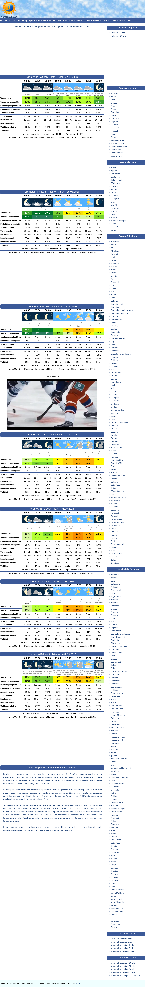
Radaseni (115, 824)
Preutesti (115, 818)
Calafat (114, 298)
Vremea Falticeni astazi (121, 939)
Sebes (113, 488)
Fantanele (115, 696)
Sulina (113, 224)
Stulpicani (115, 871)
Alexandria (115, 254)
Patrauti (114, 805)
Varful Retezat (117, 153)
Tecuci (113, 528)
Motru (113, 419)
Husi (113, 385)
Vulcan (114, 557)
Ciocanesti (115, 643)
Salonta (114, 482)
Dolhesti (114, 668)
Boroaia (114, 599)
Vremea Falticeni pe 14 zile (123, 969)
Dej (112, 341)
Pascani (114, 441)
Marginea (115, 771)
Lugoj (113, 391)
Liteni (113, 762)
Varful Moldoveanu (119, 146)
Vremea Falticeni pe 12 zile (123, 966)
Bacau (122, 20)
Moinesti (114, 413)
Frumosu (115, 712)
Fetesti (114, 363)
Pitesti (113, 450)
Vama (113, 896)
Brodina (114, 612)
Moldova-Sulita (117, 783)
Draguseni (115, 684)
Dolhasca (115, 665)
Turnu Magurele (118, 544)
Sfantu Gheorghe (118, 220)
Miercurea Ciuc (117, 410)
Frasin (113, 702)
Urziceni (114, 547)
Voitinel (114, 915)
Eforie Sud (115, 186)
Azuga (113, 96)
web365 (79, 984)
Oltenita (114, 425)
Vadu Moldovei (117, 890)
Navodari (115, 208)
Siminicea (115, 852)
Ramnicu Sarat (117, 460)
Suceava (115, 510)
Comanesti (115, 649)
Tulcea (114, 538)
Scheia (114, 846)
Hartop (114, 734)
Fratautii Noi (116, 705)
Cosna (114, 656)
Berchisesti (116, 590)
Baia (113, 581)
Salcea (114, 837)
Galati (87, 20)
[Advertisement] (52, 50)
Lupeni (114, 394)
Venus (113, 230)
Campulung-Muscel (119, 313)
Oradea (105, 20)
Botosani (115, 282)
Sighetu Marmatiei (119, 497)
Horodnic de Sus (118, 740)
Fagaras (114, 121)
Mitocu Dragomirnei (119, 777)
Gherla (114, 376)
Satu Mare (115, 485)
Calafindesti (116, 631)
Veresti (114, 905)
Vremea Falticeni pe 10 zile (123, 963)
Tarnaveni (115, 525)
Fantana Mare (117, 693)
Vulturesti (115, 921)
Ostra (113, 793)
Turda (113, 541)
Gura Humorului (118, 727)
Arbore (114, 578)
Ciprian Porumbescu (120, 646)
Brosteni (114, 615)
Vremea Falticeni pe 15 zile (123, 972)
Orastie (114, 435)
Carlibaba (115, 640)
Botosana (115, 606)
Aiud (113, 248)
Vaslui (113, 550)
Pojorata (114, 815)
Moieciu (114, 125)
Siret (113, 855)
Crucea (114, 659)
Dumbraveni (116, 687)
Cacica (114, 624)
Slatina (114, 504)
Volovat (114, 918)
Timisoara (41, 20)
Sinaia (113, 137)
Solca (113, 861)
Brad (113, 285)
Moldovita (115, 787)
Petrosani (115, 444)
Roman (114, 472)
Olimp (113, 214)
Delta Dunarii (116, 180)
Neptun (114, 211)
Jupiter (114, 189)
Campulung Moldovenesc (122, 310)
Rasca (113, 830)
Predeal (114, 131)
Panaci (114, 799)
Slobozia (114, 507)
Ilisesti (113, 752)
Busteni (114, 109)
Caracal (114, 316)
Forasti (114, 699)
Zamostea (115, 924)
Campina (115, 112)
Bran (113, 100)
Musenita (115, 790)
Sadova (114, 833)
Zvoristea (115, 927)
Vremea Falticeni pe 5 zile (122, 948)
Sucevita (114, 877)
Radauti (114, 457)
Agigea (114, 170)
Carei (113, 323)
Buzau (113, 294)
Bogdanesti (116, 596)
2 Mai (113, 167)
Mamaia (114, 195)
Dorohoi (114, 347)
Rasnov (114, 134)
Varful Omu (116, 149)
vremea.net (9, 16)
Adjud (113, 245)
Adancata (115, 574)
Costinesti (115, 177)
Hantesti (114, 730)
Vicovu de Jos (117, 908)
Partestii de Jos (117, 802)
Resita (113, 469)
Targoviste (115, 513)
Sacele (114, 479)
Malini (113, 765)
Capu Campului (118, 637)
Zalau (113, 560)
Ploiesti (96, 20)
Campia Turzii (117, 304)
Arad (129, 20)
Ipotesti (114, 755)
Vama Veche (116, 227)
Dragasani (115, 351)
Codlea (114, 329)
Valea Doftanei (117, 140)
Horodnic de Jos (118, 737)
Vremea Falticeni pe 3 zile (122, 945)
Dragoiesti (115, 681)
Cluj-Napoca (29, 20)
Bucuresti (16, 20)
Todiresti (114, 880)
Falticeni (114, 360)
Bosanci (114, 603)
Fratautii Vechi (117, 709)
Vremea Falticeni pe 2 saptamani (125, 975)
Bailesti (114, 266)
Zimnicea (115, 563)
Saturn (114, 217)
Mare (113, 202)
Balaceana (115, 584)
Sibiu (113, 494)
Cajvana (114, 627)
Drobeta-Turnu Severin (121, 354)
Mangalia (115, 199)
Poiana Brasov (117, 128)
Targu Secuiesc (117, 522)
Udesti (113, 883)
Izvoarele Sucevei (119, 759)
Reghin (114, 466)
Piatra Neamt (116, 447)
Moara (114, 780)
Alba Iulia (115, 251)
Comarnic (115, 118)
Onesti (114, 429)
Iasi (50, 20)
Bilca (113, 593)
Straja (113, 865)
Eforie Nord (116, 183)
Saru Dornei (116, 840)
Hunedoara (116, 382)
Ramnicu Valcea (118, 463)
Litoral (113, 192)
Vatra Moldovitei (118, 902)
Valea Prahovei (117, 143)
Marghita (115, 401)
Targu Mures (116, 519)
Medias (114, 407)
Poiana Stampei (118, 808)
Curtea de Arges (118, 338)
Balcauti (114, 587)
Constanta (59, 20)
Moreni (114, 416)
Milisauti (114, 774)
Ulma (113, 886)
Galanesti (115, 718)
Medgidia (115, 404)
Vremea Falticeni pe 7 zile (122, 951)
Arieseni (114, 93)
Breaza (114, 106)
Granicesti (115, 724)
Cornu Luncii (116, 652)
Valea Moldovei (117, 893)
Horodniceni (116, 743)
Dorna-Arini (116, 674)
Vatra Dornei (116, 156)
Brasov (79, 20)
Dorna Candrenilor (119, 671)
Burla (113, 621)
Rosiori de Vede (118, 475)
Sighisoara (115, 500)
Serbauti (114, 849)
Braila (113, 20)
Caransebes (116, 319)
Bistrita (114, 276)
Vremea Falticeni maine (121, 942)
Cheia (113, 115)
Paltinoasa (115, 796)
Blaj (112, 279)
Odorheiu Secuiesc (119, 422)
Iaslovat (114, 749)
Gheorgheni (116, 372)
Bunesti (114, 618)
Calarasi (114, 301)
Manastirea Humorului (121, 768)
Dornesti (114, 677)
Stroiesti (114, 868)
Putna (113, 821)
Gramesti (115, 721)
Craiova (69, 20)
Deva (113, 344)
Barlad (114, 269)
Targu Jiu (115, 516)
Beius (113, 273)
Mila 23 (114, 205)
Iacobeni (114, 746)
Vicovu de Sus (117, 911)
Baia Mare (115, 263)
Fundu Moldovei (118, 715)
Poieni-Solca (116, 812)
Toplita (114, 535)
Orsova (114, 438)
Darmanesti (116, 662)
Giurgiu (114, 379)
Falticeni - (118, 33)
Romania (5, 20)
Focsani (114, 366)
